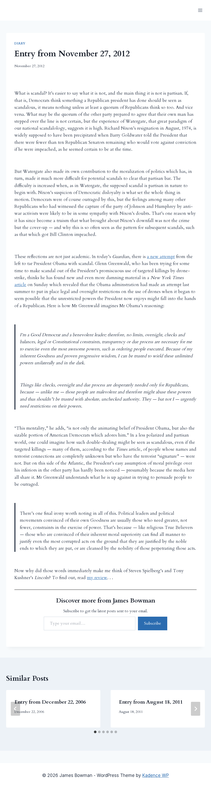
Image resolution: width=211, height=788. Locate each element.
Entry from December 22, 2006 (50, 701)
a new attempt (161, 257)
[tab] (95, 732)
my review (97, 578)
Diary (19, 43)
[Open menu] (200, 10)
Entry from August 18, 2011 (151, 701)
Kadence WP (155, 775)
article (20, 285)
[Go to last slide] (15, 709)
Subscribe (152, 623)
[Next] (195, 709)
